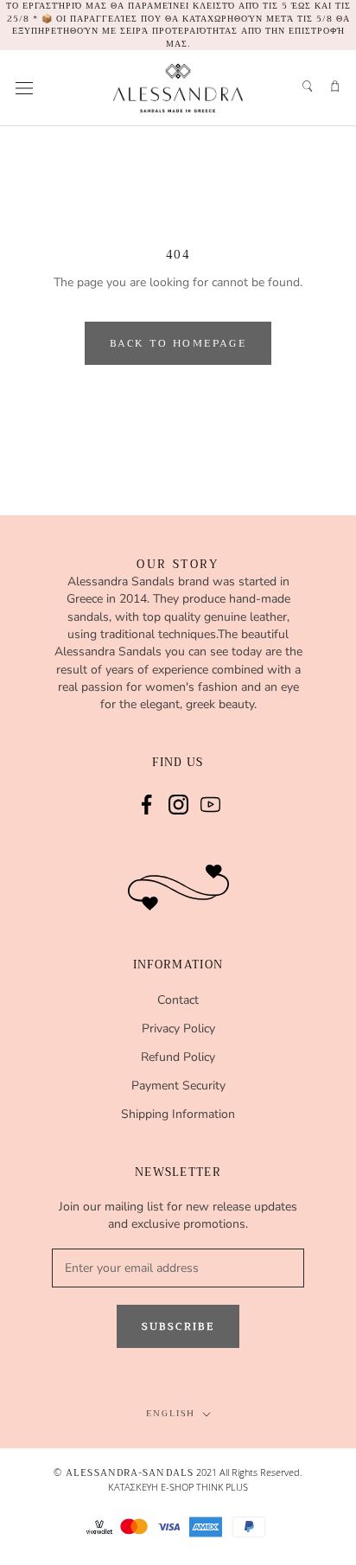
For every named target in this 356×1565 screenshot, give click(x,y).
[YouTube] (210, 803)
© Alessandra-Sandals (124, 1473)
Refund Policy (178, 1057)
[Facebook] (146, 803)
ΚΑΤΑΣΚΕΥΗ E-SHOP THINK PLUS (178, 1486)
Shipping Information (178, 1114)
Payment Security (178, 1085)
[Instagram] (178, 803)
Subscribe (178, 1326)
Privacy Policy (178, 1028)
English (170, 1413)
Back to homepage (178, 343)
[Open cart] (334, 85)
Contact (178, 1000)
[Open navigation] (24, 87)
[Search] (307, 85)
